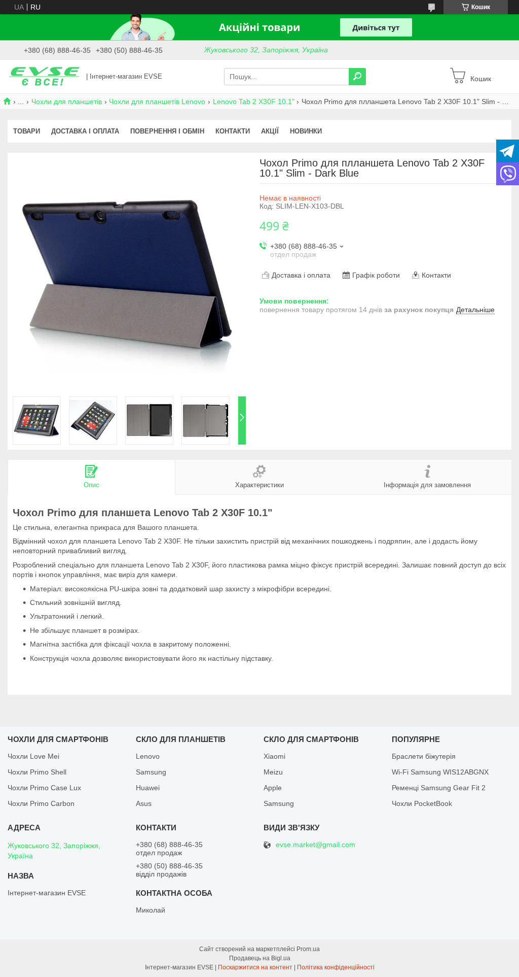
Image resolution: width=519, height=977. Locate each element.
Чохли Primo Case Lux (44, 788)
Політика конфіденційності (336, 967)
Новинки (306, 131)
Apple (273, 788)
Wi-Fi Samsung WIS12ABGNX (440, 772)
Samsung (151, 772)
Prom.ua (308, 949)
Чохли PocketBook (422, 803)
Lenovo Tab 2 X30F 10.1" (253, 101)
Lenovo (148, 756)
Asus (144, 803)
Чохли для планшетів (66, 101)
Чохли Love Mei (33, 756)
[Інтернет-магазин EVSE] (44, 76)
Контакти (232, 131)
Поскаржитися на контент (255, 967)
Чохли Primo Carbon (41, 803)
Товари (26, 131)
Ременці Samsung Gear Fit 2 (439, 788)
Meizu (273, 772)
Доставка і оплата (85, 131)
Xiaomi (274, 756)
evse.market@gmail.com (315, 845)
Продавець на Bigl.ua (259, 958)
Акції (270, 131)
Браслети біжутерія (424, 756)
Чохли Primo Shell (37, 772)
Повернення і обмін (167, 131)
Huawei (148, 788)
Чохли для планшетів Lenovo (157, 101)
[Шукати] (357, 76)
